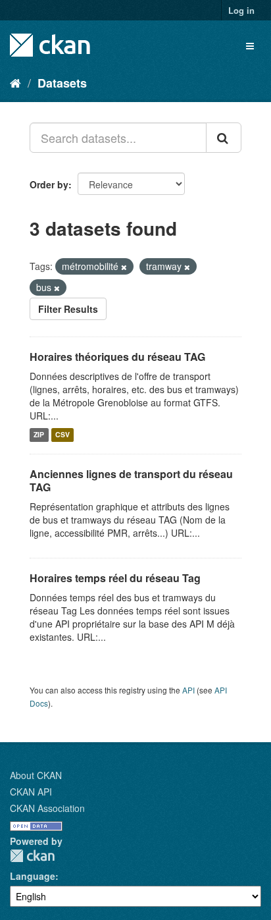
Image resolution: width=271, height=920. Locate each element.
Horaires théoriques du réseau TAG (117, 356)
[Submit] (223, 137)
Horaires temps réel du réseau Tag (115, 577)
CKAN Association (47, 808)
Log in (241, 10)
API (188, 689)
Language (32, 875)
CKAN (32, 856)
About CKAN (36, 775)
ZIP (39, 435)
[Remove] (124, 266)
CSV (62, 435)
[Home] (15, 82)
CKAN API (31, 791)
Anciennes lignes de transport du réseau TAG (131, 480)
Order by (49, 184)
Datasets (62, 83)
